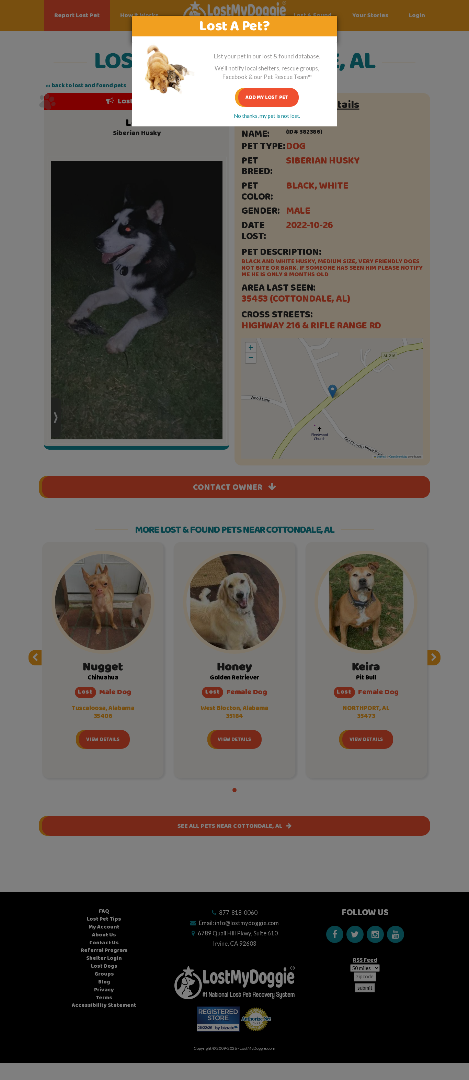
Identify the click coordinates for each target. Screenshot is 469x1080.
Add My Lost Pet (266, 97)
